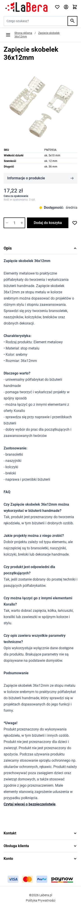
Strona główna (23, 33)
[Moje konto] (66, 7)
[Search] (72, 21)
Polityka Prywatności (40, 900)
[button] (40, 833)
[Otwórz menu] (8, 34)
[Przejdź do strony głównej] (26, 7)
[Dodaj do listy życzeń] (74, 222)
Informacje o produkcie (26, 178)
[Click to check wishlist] (57, 7)
